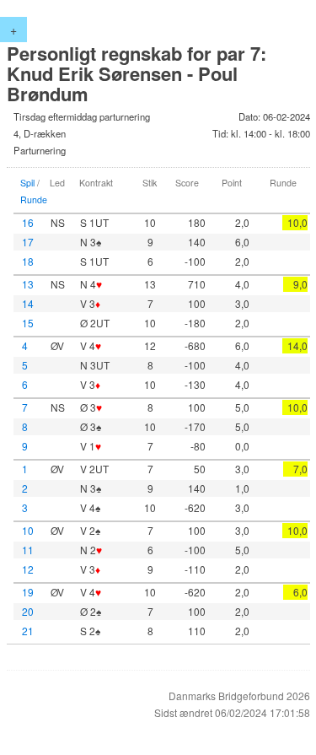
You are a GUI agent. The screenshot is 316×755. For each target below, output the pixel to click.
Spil (27, 182)
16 (28, 222)
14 (28, 303)
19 (28, 592)
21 (28, 630)
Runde (33, 199)
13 (28, 284)
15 (28, 322)
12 (28, 569)
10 (28, 530)
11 (28, 549)
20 (28, 611)
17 (28, 242)
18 (28, 261)
